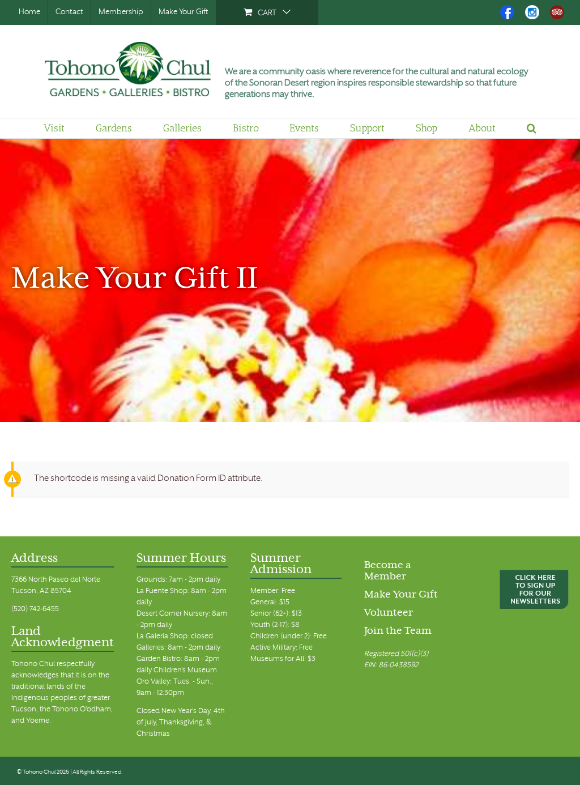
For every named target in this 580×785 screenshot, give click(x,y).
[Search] (531, 128)
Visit (54, 128)
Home (29, 12)
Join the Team (398, 631)
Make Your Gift (183, 12)
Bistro (246, 128)
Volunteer (388, 613)
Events (304, 128)
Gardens (114, 128)
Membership (121, 12)
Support (367, 128)
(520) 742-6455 (35, 609)
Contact (69, 12)
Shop (426, 128)
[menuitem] (267, 12)
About (482, 128)
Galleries (182, 128)
